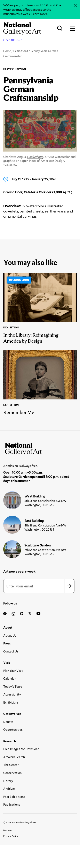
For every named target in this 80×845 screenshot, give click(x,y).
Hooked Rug (35, 157)
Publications (11, 804)
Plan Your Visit (13, 671)
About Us (9, 635)
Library (8, 781)
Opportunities (13, 729)
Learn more (39, 14)
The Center (11, 765)
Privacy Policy (10, 836)
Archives (9, 789)
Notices (7, 830)
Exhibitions (20, 51)
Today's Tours (12, 686)
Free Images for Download (21, 749)
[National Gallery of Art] (40, 448)
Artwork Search (14, 757)
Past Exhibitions (14, 797)
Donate (8, 722)
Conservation (12, 773)
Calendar (9, 678)
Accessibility (12, 694)
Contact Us (10, 651)
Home (7, 51)
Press (7, 643)
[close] (75, 5)
